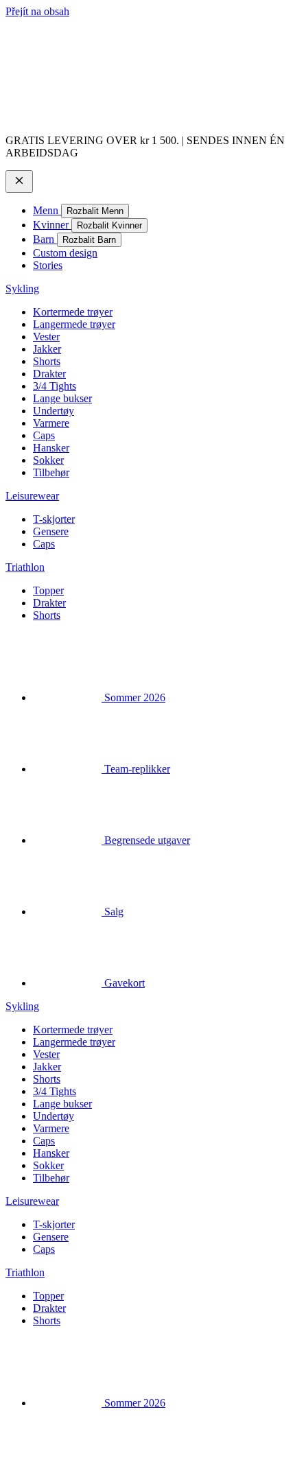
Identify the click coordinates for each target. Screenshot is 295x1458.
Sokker (48, 460)
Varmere (51, 423)
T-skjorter (54, 519)
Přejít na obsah (37, 11)
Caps (44, 435)
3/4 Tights (54, 386)
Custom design (65, 253)
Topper (48, 590)
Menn (47, 210)
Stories (47, 265)
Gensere (51, 531)
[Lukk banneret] (19, 181)
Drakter (49, 373)
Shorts (46, 361)
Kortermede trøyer (73, 312)
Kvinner (52, 225)
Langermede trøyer (74, 324)
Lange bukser (62, 398)
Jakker (47, 349)
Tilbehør (51, 472)
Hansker (51, 448)
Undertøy (53, 410)
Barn (45, 239)
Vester (46, 336)
